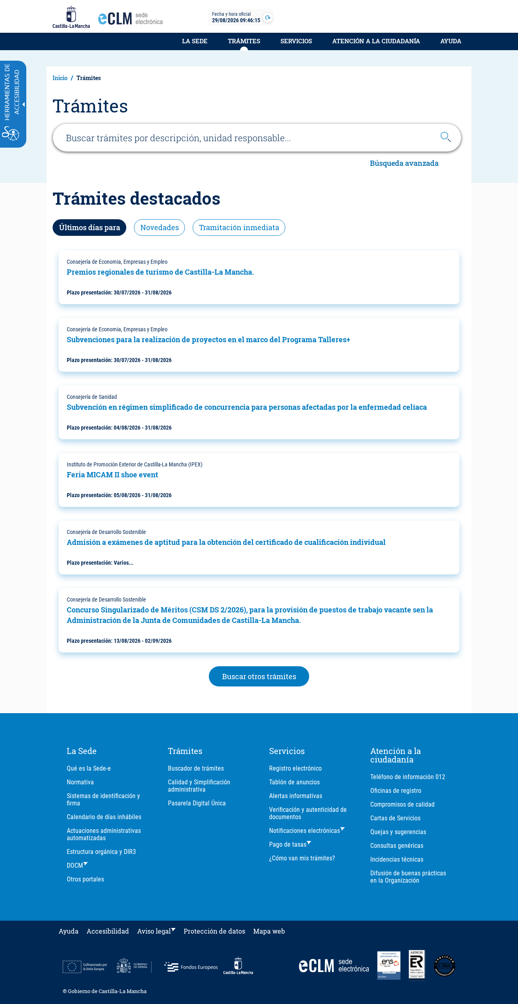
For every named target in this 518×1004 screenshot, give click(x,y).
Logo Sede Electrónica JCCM (132, 20)
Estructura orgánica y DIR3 (101, 852)
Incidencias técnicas (396, 859)
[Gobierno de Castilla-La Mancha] (71, 17)
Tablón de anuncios (294, 782)
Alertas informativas (295, 796)
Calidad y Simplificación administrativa (199, 785)
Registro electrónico (295, 768)
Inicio (60, 78)
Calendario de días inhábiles (104, 817)
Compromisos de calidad (402, 804)
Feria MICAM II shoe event (112, 474)
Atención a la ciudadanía (376, 41)
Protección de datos (214, 931)
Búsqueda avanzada (404, 163)
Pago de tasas (287, 844)
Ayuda (450, 41)
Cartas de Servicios (395, 818)
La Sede (195, 41)
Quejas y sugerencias (398, 832)
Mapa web (269, 931)
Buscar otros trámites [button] (259, 676)
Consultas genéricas (396, 845)
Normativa (80, 782)
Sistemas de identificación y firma (103, 799)
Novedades (159, 227)
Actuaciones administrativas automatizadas (104, 834)
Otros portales (85, 879)
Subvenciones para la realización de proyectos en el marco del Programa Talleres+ (208, 339)
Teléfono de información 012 (407, 777)
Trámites (244, 41)
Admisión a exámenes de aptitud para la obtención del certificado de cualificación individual (226, 542)
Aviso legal (154, 931)
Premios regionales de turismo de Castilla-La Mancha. (160, 272)
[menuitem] (195, 45)
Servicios (296, 41)
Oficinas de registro (395, 790)
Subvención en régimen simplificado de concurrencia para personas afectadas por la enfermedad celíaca (247, 407)
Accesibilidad (108, 931)
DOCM (75, 865)
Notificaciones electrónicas (304, 831)
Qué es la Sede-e (89, 768)
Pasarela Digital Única (197, 803)
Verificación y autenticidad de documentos (308, 813)
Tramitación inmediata (239, 227)
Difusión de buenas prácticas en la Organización (408, 876)
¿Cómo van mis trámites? (302, 858)
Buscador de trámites (196, 768)
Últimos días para (89, 227)
